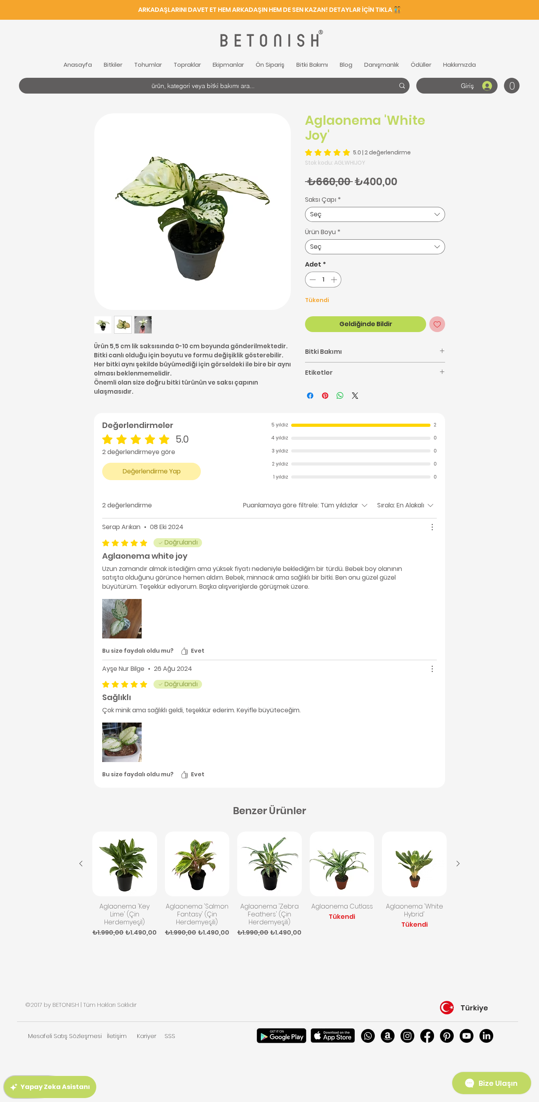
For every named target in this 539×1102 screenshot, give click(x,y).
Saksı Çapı (323, 200)
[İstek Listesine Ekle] (437, 324)
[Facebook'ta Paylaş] (310, 395)
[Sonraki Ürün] (458, 863)
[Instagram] (407, 1036)
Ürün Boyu (323, 232)
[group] (269, 884)
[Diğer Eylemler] (432, 527)
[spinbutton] (323, 279)
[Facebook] (427, 1036)
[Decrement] (311, 279)
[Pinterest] (447, 1036)
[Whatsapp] (368, 1036)
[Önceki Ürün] (81, 863)
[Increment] (334, 279)
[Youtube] (466, 1036)
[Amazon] (388, 1036)
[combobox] (375, 214)
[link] (512, 86)
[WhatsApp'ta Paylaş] (340, 395)
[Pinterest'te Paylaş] (325, 395)
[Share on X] (355, 395)
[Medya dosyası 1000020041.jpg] (122, 742)
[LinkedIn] (486, 1036)
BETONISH (268, 41)
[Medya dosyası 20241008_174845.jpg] (122, 618)
